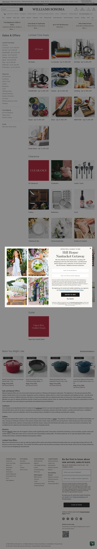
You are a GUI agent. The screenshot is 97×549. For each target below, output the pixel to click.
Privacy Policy (79, 290)
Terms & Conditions (65, 290)
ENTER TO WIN (70, 294)
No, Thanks (70, 298)
